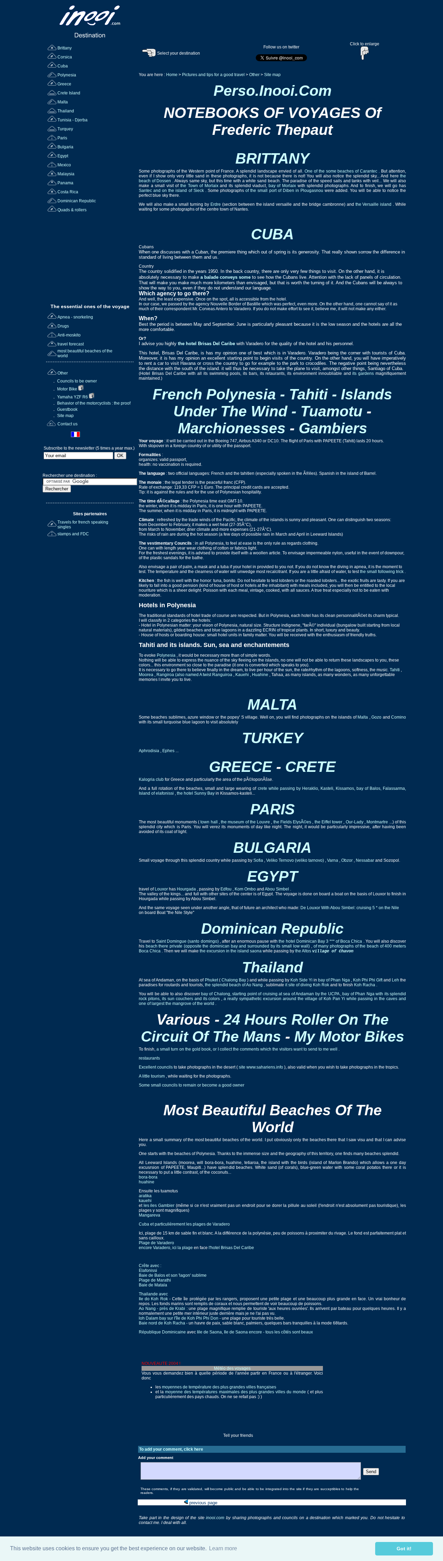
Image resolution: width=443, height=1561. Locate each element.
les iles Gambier (159, 1205)
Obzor (347, 860)
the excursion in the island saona (231, 951)
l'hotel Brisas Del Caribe (231, 1247)
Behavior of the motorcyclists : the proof (93, 403)
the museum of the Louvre (246, 822)
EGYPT (272, 876)
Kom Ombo (246, 889)
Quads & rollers (72, 209)
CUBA (272, 234)
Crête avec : (150, 1265)
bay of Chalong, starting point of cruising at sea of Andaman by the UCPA (270, 993)
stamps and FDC (73, 534)
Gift (379, 980)
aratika (145, 1195)
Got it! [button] (404, 1548)
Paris (62, 138)
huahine (146, 1182)
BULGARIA (272, 847)
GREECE (242, 766)
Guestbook (67, 409)
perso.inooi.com (273, 90)
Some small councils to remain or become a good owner (191, 1085)
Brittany (64, 48)
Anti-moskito (69, 335)
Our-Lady (355, 822)
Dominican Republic (76, 200)
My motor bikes (349, 1036)
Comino (398, 717)
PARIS (272, 809)
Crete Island (68, 93)
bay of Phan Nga (334, 980)
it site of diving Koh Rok (307, 984)
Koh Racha (365, 984)
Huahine (260, 674)
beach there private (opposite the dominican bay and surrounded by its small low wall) (228, 946)
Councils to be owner (76, 381)
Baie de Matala (153, 1285)
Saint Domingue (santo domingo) (187, 941)
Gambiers (333, 428)
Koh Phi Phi (364, 980)
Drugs (63, 326)
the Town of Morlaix (200, 185)
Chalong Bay (233, 980)
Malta (62, 102)
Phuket (212, 980)
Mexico (64, 165)
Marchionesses (234, 428)
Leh (396, 980)
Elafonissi (148, 1270)
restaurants (149, 1058)
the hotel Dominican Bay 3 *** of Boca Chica (321, 941)
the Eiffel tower (329, 822)
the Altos (303, 951)
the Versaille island (374, 204)
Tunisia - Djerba (72, 120)
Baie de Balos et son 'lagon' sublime (173, 1275)
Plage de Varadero (156, 1242)
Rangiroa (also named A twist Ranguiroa (194, 674)
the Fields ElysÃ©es (293, 822)
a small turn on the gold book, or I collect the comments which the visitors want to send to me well (247, 1049)
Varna (333, 860)
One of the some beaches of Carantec (342, 171)
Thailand (65, 111)
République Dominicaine (163, 1332)
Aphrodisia (149, 750)
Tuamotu (333, 411)
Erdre (216, 204)
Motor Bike (67, 389)
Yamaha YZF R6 (72, 397)
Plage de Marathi (155, 1280)
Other (62, 373)
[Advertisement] (90, 255)
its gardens (364, 373)
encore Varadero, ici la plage (166, 1247)
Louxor (162, 889)
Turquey (65, 129)
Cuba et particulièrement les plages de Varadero (184, 1224)
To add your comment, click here (171, 1449)
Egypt (62, 156)
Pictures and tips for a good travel (213, 74)
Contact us (67, 424)
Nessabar (365, 860)
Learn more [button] (223, 1548)
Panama (65, 183)
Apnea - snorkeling (75, 317)
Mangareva (149, 1215)
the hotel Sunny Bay (196, 793)
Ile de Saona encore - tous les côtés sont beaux (268, 1332)
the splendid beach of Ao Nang (234, 984)
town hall (209, 822)
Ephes (168, 750)
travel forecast (70, 344)
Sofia (258, 860)
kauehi (145, 1200)
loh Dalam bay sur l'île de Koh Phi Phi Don (178, 1318)
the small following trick (382, 571)
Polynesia (66, 75)
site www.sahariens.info (261, 1067)
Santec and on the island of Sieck (172, 190)
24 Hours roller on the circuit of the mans (265, 1028)
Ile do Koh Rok (153, 1298)
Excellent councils (156, 1067)
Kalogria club (152, 779)
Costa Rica (67, 192)
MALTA (272, 704)
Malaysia (65, 174)
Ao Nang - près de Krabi (162, 1308)
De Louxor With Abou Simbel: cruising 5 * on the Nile (349, 907)
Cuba (62, 66)
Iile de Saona (209, 1332)
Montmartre (378, 822)
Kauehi (242, 674)
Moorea (146, 674)
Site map (65, 415)
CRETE (310, 766)
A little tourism (152, 1076)
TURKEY (272, 738)
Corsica (64, 57)
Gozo (376, 717)
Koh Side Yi (302, 980)
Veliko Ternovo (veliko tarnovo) (295, 860)
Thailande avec (153, 1294)
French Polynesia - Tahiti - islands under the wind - (272, 402)
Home (172, 74)
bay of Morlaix (283, 185)
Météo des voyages (232, 1368)
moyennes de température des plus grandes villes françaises (219, 1387)
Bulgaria (65, 147)
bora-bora (148, 1177)
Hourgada (187, 889)
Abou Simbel (277, 889)
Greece (64, 84)
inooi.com (216, 1517)
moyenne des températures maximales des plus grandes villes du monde (235, 1391)
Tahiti (395, 669)
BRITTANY (272, 158)
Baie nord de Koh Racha (162, 1323)
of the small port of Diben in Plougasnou (285, 190)
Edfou (226, 889)
